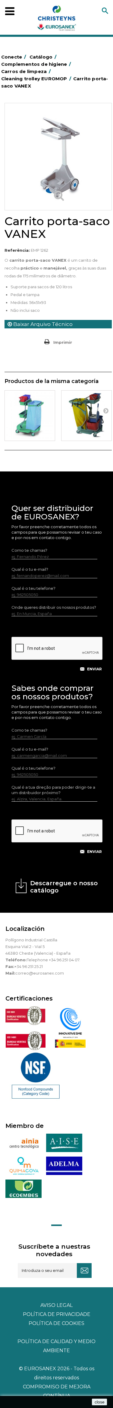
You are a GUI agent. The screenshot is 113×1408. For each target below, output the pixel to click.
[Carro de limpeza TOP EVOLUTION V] (30, 415)
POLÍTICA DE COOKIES (56, 1323)
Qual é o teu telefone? (33, 588)
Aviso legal (56, 1305)
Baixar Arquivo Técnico (42, 324)
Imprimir (62, 342)
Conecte (13, 57)
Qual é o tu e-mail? (29, 569)
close (100, 1402)
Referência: (17, 250)
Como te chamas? (29, 550)
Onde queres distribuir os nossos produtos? (53, 607)
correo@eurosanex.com (39, 973)
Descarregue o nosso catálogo (64, 887)
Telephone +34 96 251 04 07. (53, 959)
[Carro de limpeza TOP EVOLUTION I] (86, 415)
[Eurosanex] (57, 19)
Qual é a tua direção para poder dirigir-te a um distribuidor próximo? (53, 790)
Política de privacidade (56, 1314)
